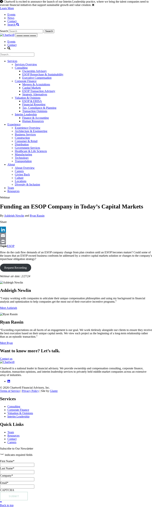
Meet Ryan (6, 342)
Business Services (25, 134)
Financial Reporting (33, 104)
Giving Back (22, 174)
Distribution (22, 144)
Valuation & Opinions (27, 97)
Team (10, 187)
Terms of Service (10, 390)
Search (11, 24)
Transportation (23, 161)
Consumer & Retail (26, 141)
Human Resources (33, 121)
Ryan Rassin (37, 215)
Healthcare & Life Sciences (31, 151)
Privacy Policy (30, 390)
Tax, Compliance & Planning (39, 107)
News (10, 17)
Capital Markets (31, 87)
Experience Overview (27, 127)
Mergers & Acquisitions (36, 84)
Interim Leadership (26, 114)
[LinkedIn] (76, 230)
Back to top (7, 505)
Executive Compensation (37, 77)
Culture (19, 177)
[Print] (76, 241)
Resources (13, 191)
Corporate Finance (26, 81)
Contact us (6, 358)
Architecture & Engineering (31, 131)
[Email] (76, 235)
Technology (22, 157)
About (11, 164)
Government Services (27, 147)
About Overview (25, 167)
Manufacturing (23, 154)
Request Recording (15, 267)
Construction (22, 137)
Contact (11, 21)
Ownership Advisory (34, 71)
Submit (14, 496)
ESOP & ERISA (32, 101)
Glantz (54, 390)
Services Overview (26, 64)
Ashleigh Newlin (14, 215)
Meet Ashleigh (8, 307)
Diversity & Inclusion (27, 184)
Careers (19, 171)
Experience (14, 124)
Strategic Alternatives (34, 94)
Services (12, 61)
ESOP (10, 246)
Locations (20, 181)
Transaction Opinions (34, 111)
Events (11, 14)
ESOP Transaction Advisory (38, 91)
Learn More (7, 8)
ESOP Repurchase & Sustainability (42, 74)
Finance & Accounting (35, 117)
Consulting (21, 67)
